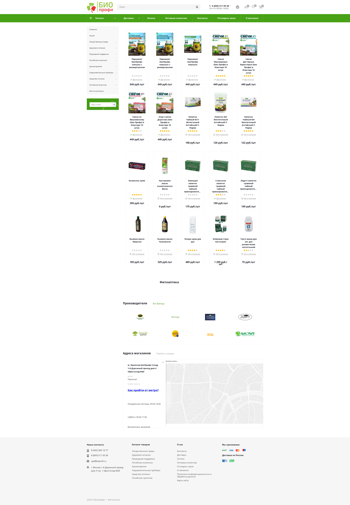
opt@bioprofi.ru (98, 461)
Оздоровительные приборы (146, 470)
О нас (180, 444)
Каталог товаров (141, 444)
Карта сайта (183, 480)
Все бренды (159, 303)
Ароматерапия (139, 466)
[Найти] (197, 7)
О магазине (183, 470)
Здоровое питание (141, 455)
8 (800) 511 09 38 (220, 6)
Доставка (181, 455)
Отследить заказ (185, 466)
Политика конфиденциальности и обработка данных (194, 475)
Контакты (182, 451)
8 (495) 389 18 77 (99, 450)
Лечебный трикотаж (142, 478)
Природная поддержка (143, 458)
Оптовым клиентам (187, 462)
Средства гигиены (141, 474)
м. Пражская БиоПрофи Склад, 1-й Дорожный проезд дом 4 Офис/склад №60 (143, 368)
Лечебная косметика (142, 462)
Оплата (180, 458)
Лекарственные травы (143, 451)
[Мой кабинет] (237, 7)
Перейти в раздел (165, 353)
